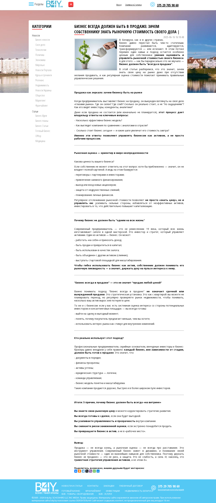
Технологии (40, 49)
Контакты (92, 485)
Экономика (40, 60)
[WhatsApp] (94, 471)
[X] (86, 471)
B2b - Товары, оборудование (78, 494)
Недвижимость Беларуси (139, 490)
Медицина (40, 141)
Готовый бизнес (71, 490)
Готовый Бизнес (42, 131)
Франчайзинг (41, 105)
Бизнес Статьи (41, 125)
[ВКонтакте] (75, 471)
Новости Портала (43, 70)
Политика (39, 55)
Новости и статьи (72, 485)
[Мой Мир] (98, 471)
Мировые (40, 65)
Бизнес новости (42, 39)
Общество (40, 95)
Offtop (38, 136)
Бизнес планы (41, 120)
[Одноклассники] (79, 471)
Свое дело (40, 44)
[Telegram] (83, 471)
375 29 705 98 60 (168, 5)
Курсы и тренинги (43, 75)
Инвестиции (113, 490)
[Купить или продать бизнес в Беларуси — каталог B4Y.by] (54, 4)
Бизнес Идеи (41, 115)
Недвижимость (42, 85)
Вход (118, 4)
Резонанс (39, 80)
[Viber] (90, 471)
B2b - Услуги (105, 494)
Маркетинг (40, 100)
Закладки (108, 485)
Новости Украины (43, 90)
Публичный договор (131, 485)
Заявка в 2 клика (133, 4)
